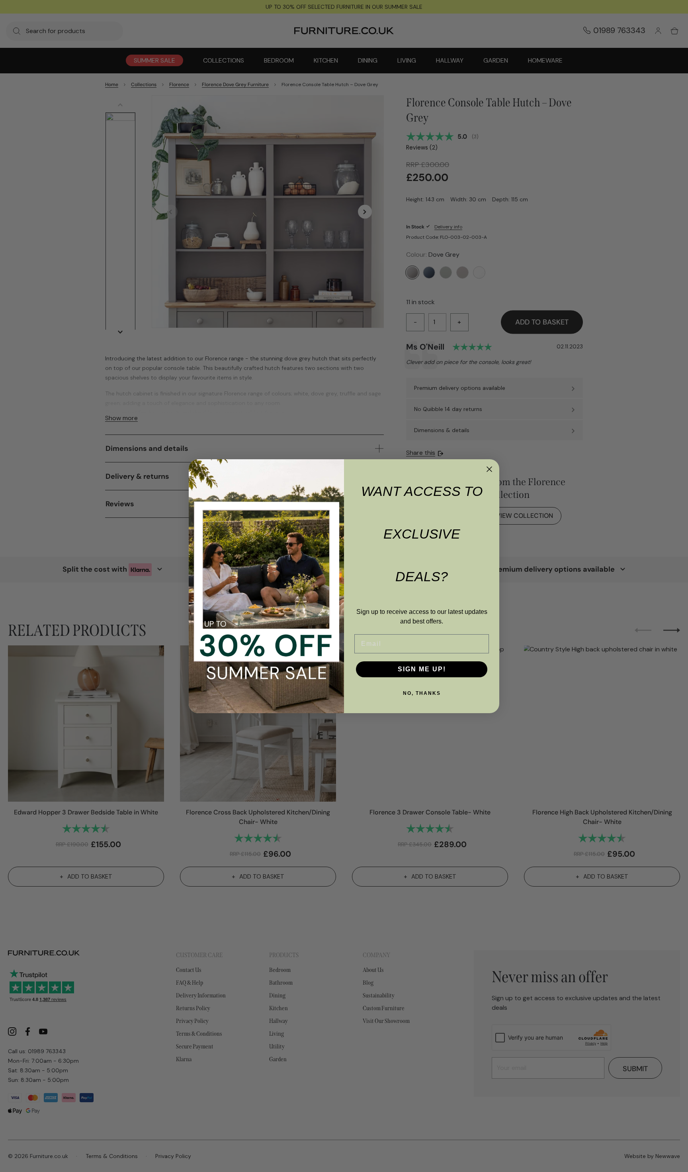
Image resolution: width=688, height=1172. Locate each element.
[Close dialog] (489, 469)
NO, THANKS (422, 693)
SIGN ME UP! (422, 669)
